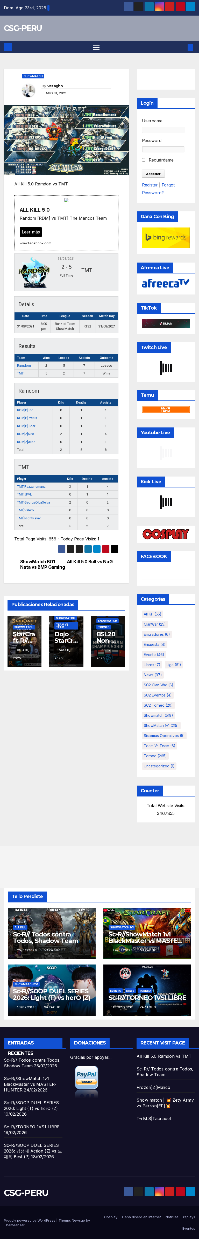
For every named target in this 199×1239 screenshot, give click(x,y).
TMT (20, 373)
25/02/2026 (27, 950)
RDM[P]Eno (25, 410)
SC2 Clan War (158, 685)
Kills (61, 402)
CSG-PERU (23, 28)
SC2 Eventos (158, 695)
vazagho (55, 86)
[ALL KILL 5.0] (66, 223)
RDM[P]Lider (26, 426)
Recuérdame (160, 160)
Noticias (172, 1217)
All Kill (152, 614)
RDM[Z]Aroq (26, 442)
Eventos (188, 1228)
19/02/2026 (27, 1007)
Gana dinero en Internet (141, 1217)
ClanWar (155, 624)
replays (189, 1217)
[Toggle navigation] (96, 47)
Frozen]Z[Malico (153, 1087)
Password (151, 140)
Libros (152, 664)
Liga (174, 664)
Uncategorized (159, 766)
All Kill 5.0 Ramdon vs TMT (164, 1056)
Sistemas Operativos (164, 735)
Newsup (78, 1220)
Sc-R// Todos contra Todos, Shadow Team (45, 937)
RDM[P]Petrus (27, 418)
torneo (104, 627)
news (153, 675)
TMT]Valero (25, 510)
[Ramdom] (34, 272)
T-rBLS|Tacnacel (154, 1118)
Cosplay (110, 1217)
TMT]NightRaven (29, 518)
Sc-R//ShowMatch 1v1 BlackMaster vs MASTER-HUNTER (146, 940)
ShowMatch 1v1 (161, 725)
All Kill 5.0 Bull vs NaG (90, 561)
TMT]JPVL (24, 494)
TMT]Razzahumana (31, 486)
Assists (105, 402)
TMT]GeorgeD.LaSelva (33, 502)
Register (150, 184)
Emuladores (157, 634)
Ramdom (24, 365)
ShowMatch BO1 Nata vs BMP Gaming (42, 564)
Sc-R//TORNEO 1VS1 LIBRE (147, 997)
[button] (182, 47)
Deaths (81, 402)
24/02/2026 (123, 950)
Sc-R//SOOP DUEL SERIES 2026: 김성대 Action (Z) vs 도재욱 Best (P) (33, 1151)
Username (152, 120)
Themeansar (14, 1225)
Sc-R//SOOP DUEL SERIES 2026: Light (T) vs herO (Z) (51, 994)
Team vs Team (62, 626)
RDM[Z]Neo (25, 434)
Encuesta (155, 644)
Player (21, 402)
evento (154, 654)
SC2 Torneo (158, 705)
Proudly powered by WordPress (30, 1220)
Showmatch (33, 76)
